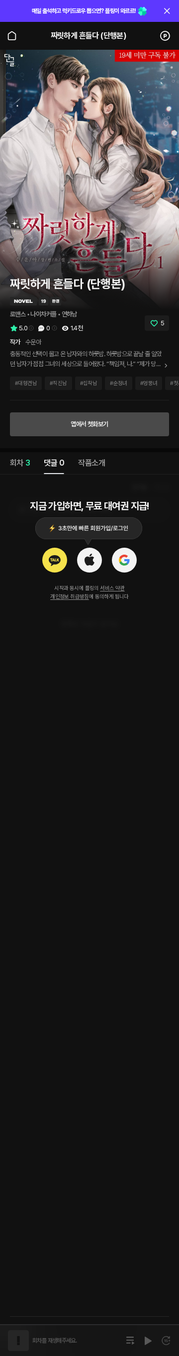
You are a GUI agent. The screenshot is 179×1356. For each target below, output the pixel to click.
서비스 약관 (112, 588)
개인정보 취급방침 (69, 596)
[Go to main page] (12, 36)
